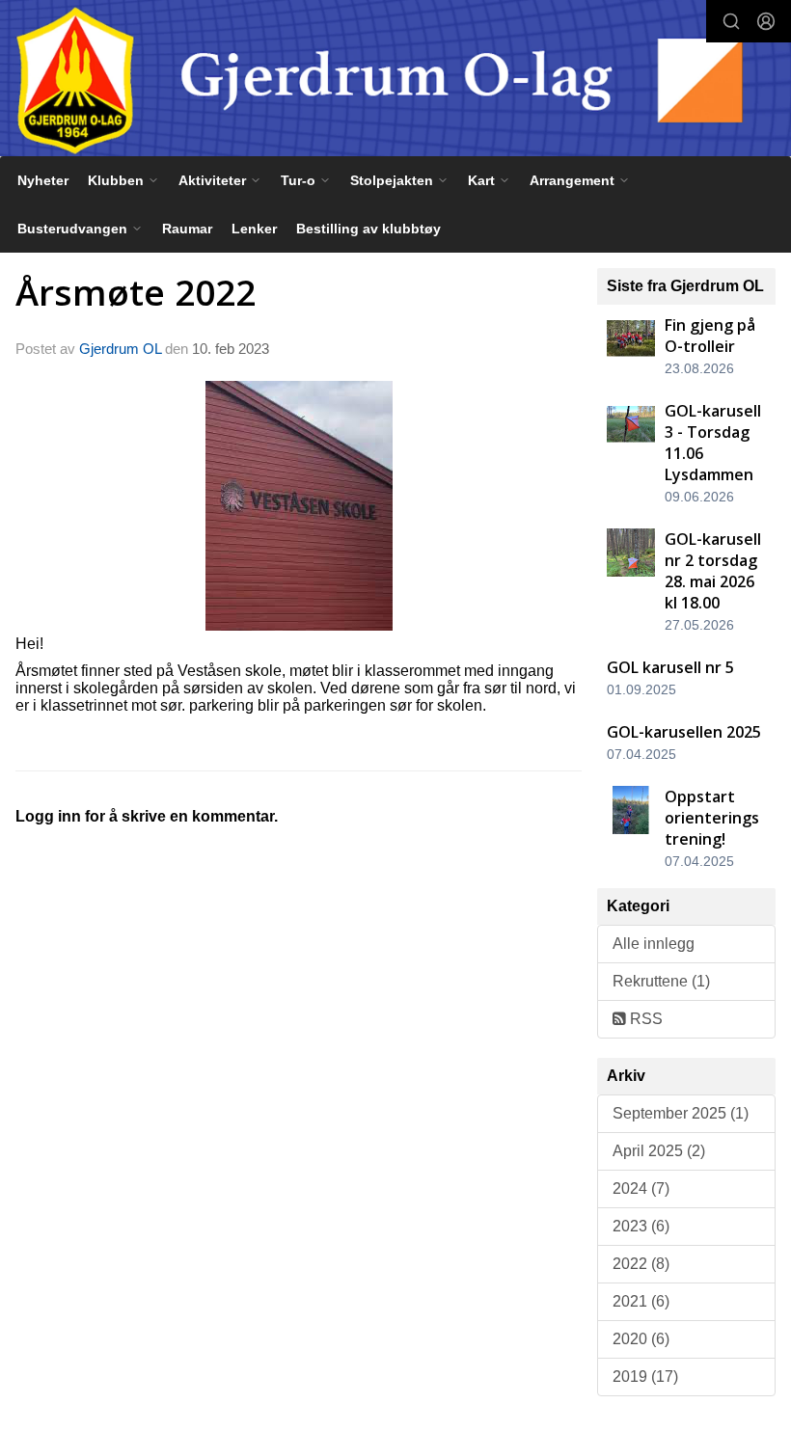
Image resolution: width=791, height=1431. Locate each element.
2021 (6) (641, 1301)
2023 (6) (641, 1226)
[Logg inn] (766, 21)
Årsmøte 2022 (135, 292)
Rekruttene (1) (661, 981)
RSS (644, 1019)
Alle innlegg (654, 943)
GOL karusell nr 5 (670, 667)
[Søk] (731, 21)
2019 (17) (645, 1376)
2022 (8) (641, 1264)
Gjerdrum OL (120, 348)
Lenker (254, 228)
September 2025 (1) (681, 1113)
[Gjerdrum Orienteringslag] (395, 80)
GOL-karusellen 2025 (684, 731)
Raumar (187, 228)
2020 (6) (641, 1339)
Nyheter (42, 180)
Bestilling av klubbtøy (368, 228)
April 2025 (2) (659, 1151)
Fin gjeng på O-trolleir (710, 335)
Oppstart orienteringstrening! (712, 818)
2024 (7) (641, 1188)
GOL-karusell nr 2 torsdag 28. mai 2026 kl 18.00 (713, 570)
